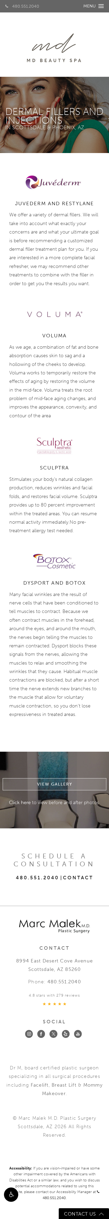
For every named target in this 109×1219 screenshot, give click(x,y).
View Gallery (54, 784)
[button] (11, 1194)
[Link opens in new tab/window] (29, 1034)
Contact (78, 878)
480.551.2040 (25, 6)
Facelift (40, 1085)
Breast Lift (64, 1085)
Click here (20, 802)
